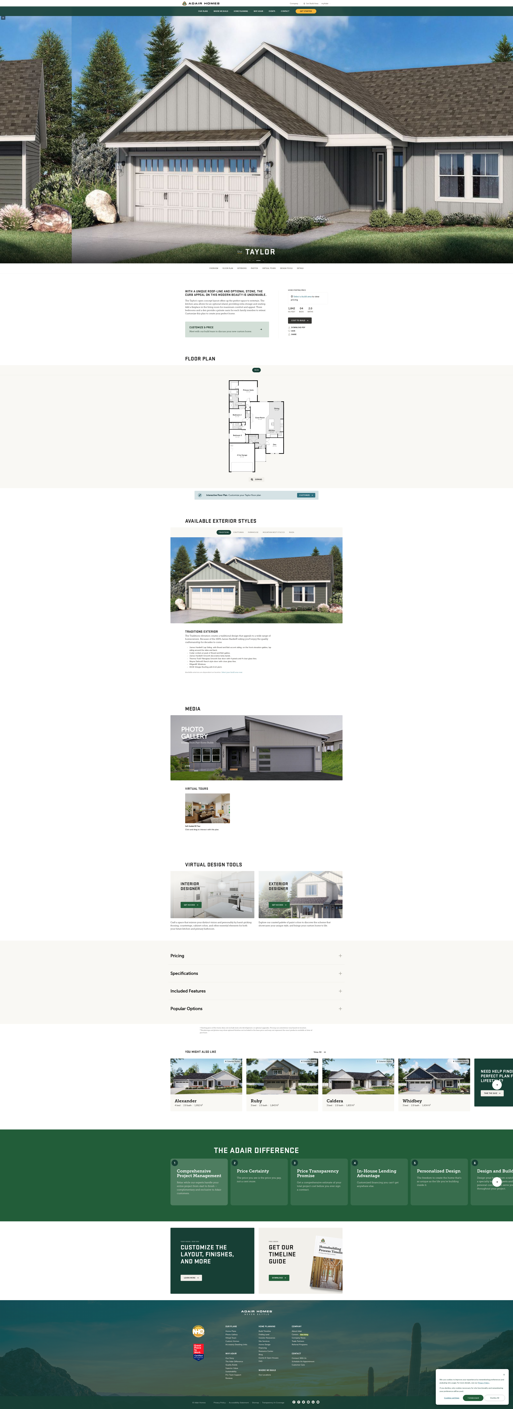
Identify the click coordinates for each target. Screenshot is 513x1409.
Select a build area (303, 296)
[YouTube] (318, 1402)
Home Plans (231, 1331)
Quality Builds (231, 1365)
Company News (298, 1338)
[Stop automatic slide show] (3, 17)
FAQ (260, 1361)
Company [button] (294, 4)
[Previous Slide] (6, 135)
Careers (295, 1335)
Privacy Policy (220, 1403)
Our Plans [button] (203, 11)
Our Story (230, 1358)
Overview (213, 268)
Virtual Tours (269, 268)
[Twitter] (303, 1402)
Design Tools (286, 268)
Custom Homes (232, 1341)
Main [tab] (256, 370)
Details (300, 268)
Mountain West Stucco (274, 532)
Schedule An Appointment (303, 1362)
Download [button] (277, 1278)
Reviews (229, 1378)
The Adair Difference (234, 1362)
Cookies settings (451, 1398)
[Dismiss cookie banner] (504, 1374)
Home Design (264, 1345)
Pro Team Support (233, 1375)
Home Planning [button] (241, 11)
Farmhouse (253, 532)
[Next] (497, 1182)
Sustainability (231, 1372)
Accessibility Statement (239, 1403)
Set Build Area (312, 4)
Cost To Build (298, 320)
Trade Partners (298, 1341)
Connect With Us (299, 1358)
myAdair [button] (324, 4)
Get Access (189, 905)
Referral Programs (299, 1345)
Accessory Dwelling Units (236, 1345)
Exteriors (242, 268)
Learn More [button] (189, 1278)
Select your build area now (231, 672)
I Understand (473, 1398)
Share (293, 334)
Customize (304, 495)
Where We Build (221, 11)
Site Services (264, 1341)
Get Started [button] (306, 11)
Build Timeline (265, 1331)
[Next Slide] (507, 135)
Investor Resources (267, 1338)
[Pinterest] (298, 1402)
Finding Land (264, 1335)
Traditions (224, 532)
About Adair (297, 1331)
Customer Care (298, 1365)
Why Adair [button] (258, 11)
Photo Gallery (232, 1335)
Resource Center (266, 1351)
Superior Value (232, 1368)
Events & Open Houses (268, 1358)
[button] (261, 329)
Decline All (494, 1398)
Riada (291, 532)
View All (317, 1052)
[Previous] (16, 1085)
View (187, 766)
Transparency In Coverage (273, 1403)
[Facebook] (294, 1402)
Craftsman (238, 532)
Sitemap (255, 1403)
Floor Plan (228, 268)
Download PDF (298, 327)
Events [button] (272, 11)
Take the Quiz (490, 1093)
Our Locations (265, 1375)
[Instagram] (308, 1402)
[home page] (200, 3)
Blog (261, 1355)
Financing (263, 1348)
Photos (254, 268)
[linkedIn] (313, 1402)
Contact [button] (285, 11)
